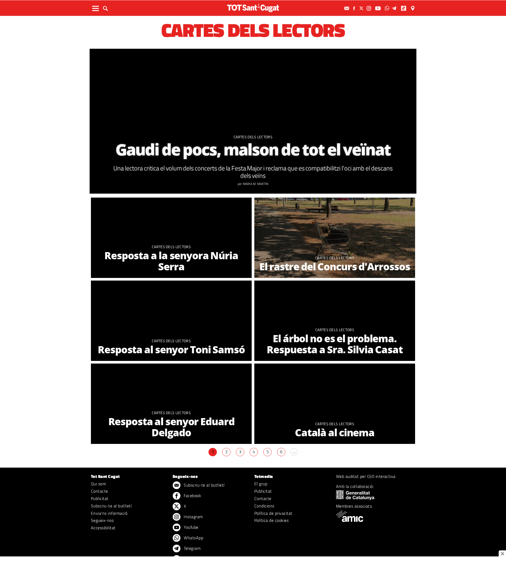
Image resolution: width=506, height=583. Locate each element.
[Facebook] (355, 8)
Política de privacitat (273, 513)
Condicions (264, 506)
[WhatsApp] (388, 8)
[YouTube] (378, 8)
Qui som (98, 484)
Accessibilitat (103, 528)
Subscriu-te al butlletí (111, 506)
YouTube (190, 527)
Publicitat (100, 498)
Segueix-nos (102, 520)
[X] (362, 8)
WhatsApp (193, 538)
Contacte (99, 491)
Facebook (192, 495)
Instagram (193, 516)
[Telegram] (395, 8)
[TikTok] (404, 8)
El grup (260, 484)
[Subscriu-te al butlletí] (347, 8)
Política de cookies (271, 520)
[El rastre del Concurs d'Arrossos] (334, 238)
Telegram (192, 548)
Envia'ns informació (109, 513)
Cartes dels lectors (253, 137)
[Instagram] (369, 8)
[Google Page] (413, 8)
